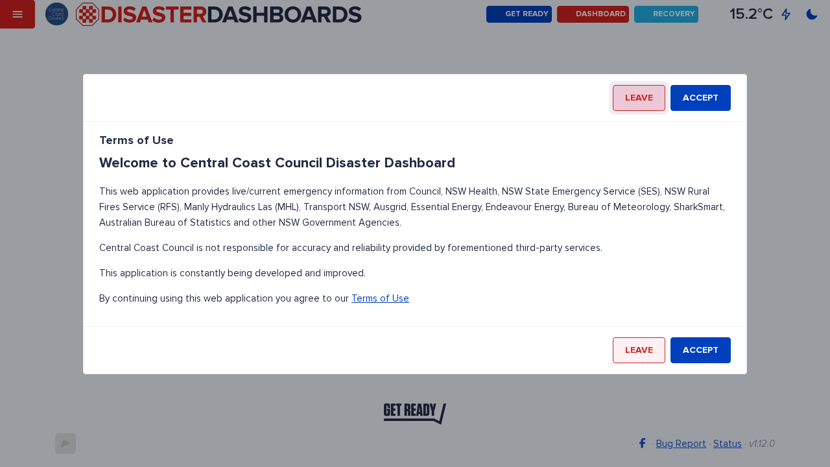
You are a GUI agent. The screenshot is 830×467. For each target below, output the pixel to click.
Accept (700, 97)
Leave (639, 97)
